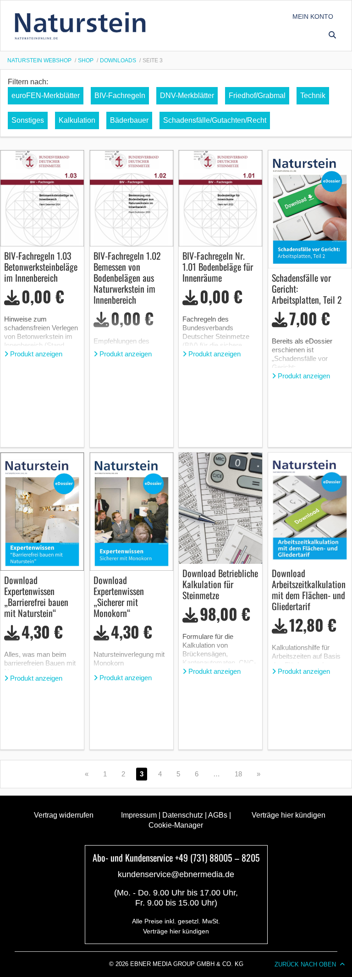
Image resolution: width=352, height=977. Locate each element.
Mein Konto (312, 16)
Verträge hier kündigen (288, 815)
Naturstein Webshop (39, 60)
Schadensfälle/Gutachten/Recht (214, 120)
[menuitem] (313, 16)
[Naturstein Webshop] (82, 25)
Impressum (139, 815)
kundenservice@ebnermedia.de (176, 874)
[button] (332, 35)
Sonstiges (27, 120)
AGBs (217, 815)
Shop (86, 60)
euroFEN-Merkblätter (45, 95)
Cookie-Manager (175, 825)
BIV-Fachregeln (119, 95)
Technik (312, 95)
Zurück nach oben (305, 964)
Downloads (118, 60)
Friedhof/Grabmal (257, 95)
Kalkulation (77, 120)
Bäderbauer (129, 120)
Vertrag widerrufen (64, 815)
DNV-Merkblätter (187, 95)
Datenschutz (182, 815)
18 (238, 774)
